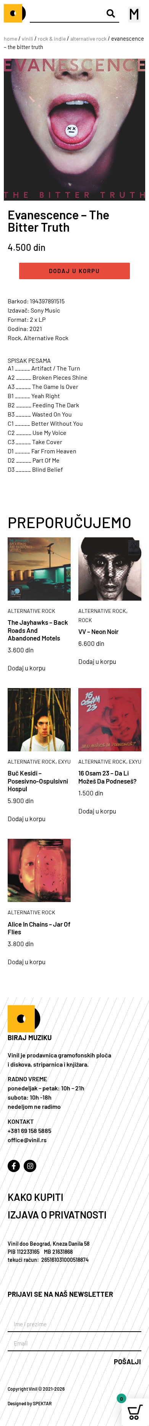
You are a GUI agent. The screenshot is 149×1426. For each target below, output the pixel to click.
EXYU (64, 761)
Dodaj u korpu (74, 270)
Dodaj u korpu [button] (26, 668)
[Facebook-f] (14, 1166)
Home (10, 38)
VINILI (27, 38)
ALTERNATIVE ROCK (88, 38)
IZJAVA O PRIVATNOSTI (57, 1214)
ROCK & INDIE (52, 38)
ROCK (85, 620)
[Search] (110, 13)
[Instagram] (30, 1166)
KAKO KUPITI (35, 1197)
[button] (134, 15)
